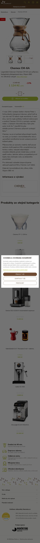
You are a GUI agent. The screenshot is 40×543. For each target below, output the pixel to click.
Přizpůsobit (20, 283)
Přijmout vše (20, 274)
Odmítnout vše (20, 279)
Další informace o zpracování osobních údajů (15, 270)
